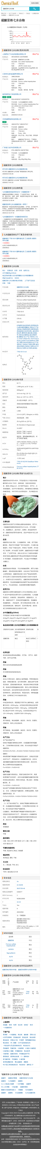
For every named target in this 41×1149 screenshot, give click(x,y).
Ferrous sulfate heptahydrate (11, 945)
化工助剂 (29, 348)
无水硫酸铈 (29, 1090)
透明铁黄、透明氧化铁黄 (11, 1056)
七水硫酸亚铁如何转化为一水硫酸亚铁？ (16, 192)
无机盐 (28, 13)
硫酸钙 (3, 1078)
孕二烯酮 (13, 1043)
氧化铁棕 (6, 1043)
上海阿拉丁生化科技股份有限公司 (14, 54)
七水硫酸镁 (12, 1081)
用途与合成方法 (7, 278)
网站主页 (3, 13)
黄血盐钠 (6, 1040)
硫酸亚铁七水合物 (14, 15)
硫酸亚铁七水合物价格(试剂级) (12, 280)
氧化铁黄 (33, 1037)
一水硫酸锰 (12, 1034)
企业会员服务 (10, 1102)
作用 (20, 270)
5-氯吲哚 (22, 1059)
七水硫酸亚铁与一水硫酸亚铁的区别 (15, 217)
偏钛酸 (26, 1034)
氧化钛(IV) (26, 1045)
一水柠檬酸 (20, 1084)
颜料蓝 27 (30, 1065)
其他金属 (20, 331)
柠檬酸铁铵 (18, 1051)
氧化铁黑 (27, 1051)
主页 (3, 1102)
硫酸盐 (21, 337)
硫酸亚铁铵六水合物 (26, 1078)
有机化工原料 (27, 344)
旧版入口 (33, 1102)
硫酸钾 (28, 1084)
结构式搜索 (35, 3)
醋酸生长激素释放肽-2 (8, 1090)
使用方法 (26, 270)
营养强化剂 (34, 325)
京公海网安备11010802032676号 (25, 1115)
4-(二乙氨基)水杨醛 (7, 1084)
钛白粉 (20, 1025)
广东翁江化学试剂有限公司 (11, 147)
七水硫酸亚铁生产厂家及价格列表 (18, 235)
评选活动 (16, 1108)
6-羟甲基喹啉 (7, 1037)
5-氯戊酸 (15, 1087)
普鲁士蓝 (33, 1034)
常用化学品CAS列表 (23, 1105)
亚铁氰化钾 (17, 1037)
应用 (15, 270)
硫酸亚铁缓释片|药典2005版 (27, 969)
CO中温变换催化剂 (24, 1043)
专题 (8, 283)
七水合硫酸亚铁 (30, 1093)
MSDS (17, 278)
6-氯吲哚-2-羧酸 (8, 1051)
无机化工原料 (29, 346)
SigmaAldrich (11, 953)
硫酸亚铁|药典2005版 (9, 969)
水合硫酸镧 (18, 1093)
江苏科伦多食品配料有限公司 (12, 74)
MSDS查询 (33, 1108)
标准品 (35, 348)
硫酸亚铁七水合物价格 (13, 165)
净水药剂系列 (27, 342)
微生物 (30, 333)
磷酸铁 (26, 1062)
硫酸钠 (3, 1081)
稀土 (30, 331)
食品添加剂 (26, 325)
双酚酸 (20, 1090)
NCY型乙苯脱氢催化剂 (10, 1065)
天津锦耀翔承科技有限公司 (11, 119)
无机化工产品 (33, 327)
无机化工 (21, 13)
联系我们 (26, 1102)
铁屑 (14, 1025)
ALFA (11, 957)
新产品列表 (8, 1108)
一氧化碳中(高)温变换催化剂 (12, 1045)
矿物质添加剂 (26, 329)
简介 (3, 270)
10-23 (19, 902)
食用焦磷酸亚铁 (8, 1062)
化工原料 (23, 348)
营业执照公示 (27, 1123)
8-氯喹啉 (21, 1048)
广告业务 (19, 1102)
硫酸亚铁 (11, 940)
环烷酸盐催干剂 (24, 1054)
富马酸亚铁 (6, 1059)
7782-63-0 (28, 992)
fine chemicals (32, 338)
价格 (3, 283)
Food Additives (30, 340)
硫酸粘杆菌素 (12, 1078)
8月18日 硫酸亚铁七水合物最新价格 (14, 169)
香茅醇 (5, 1034)
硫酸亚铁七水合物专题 (13, 188)
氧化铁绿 (22, 1065)
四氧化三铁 (14, 1040)
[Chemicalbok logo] (20, 3)
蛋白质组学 (33, 335)
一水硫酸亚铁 (7, 1027)
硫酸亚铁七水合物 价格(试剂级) (17, 975)
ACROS (11, 949)
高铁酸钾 (6, 1048)
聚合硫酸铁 (18, 1062)
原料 (33, 344)
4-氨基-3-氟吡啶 (30, 1048)
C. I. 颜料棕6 (25, 1056)
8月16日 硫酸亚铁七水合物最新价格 (14, 178)
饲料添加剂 (34, 329)
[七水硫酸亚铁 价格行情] (20, 36)
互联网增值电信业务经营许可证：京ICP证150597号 (18, 1118)
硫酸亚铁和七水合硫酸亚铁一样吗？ (15, 204)
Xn (18, 881)
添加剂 (22, 346)
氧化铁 (20, 1034)
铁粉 (10, 1025)
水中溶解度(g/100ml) (9, 273)
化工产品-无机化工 (30, 337)
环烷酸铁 (15, 1059)
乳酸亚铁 (13, 1048)
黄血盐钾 (25, 1037)
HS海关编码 (24, 1108)
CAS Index (12, 1105)
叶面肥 (21, 1040)
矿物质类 (20, 325)
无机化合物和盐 (24, 335)
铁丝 (31, 1025)
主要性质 (10, 270)
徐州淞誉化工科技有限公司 (11, 94)
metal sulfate (23, 338)
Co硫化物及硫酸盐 (23, 327)
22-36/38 (20, 885)
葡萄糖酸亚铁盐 (30, 1040)
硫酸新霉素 (24, 1087)
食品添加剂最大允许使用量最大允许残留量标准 (17, 275)
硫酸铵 (20, 1081)
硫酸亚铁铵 (14, 1054)
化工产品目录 (12, 13)
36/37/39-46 (21, 888)
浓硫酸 (5, 1025)
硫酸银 (10, 1093)
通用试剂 (25, 333)
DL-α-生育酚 (5, 1087)
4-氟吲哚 (6, 1054)
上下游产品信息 (30, 280)
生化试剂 (26, 331)
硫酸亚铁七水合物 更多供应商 (16, 50)
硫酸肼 (3, 1093)
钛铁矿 (26, 1025)
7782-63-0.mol (22, 352)
